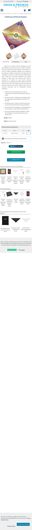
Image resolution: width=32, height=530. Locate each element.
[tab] (6, 62)
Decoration (16, 61)
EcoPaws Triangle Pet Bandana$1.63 (15, 229)
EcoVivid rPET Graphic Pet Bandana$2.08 (26, 229)
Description (6, 61)
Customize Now (16, 152)
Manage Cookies (11, 526)
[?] (11, 142)
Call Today (16, 159)
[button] (8, 1)
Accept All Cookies (23, 524)
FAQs (26, 61)
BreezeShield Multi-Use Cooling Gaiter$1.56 (5, 230)
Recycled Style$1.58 (16, 200)
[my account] (24, 10)
